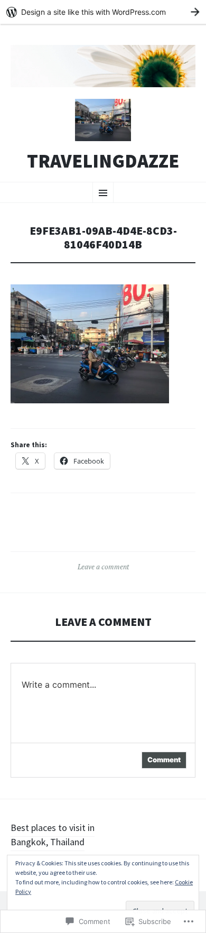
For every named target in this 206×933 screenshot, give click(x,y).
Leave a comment (103, 566)
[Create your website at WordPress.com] (103, 12)
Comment (164, 759)
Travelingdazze (103, 161)
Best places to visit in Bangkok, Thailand (53, 834)
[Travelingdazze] (103, 66)
